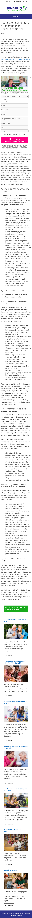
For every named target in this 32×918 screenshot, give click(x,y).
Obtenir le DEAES (10, 870)
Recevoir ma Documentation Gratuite (15, 140)
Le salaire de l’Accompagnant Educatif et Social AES (15, 662)
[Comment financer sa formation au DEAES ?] (16, 766)
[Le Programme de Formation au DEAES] (16, 721)
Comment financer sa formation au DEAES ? (16, 747)
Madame (5, 100)
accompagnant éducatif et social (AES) (16, 59)
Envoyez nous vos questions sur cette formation (15, 609)
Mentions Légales (16, 915)
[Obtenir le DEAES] (16, 888)
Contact (27, 913)
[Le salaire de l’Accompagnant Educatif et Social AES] (16, 681)
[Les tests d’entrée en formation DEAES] (16, 638)
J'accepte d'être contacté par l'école (14, 134)
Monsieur (6, 102)
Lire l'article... (9, 655)
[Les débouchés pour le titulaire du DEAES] (16, 807)
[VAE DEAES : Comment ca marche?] (16, 849)
